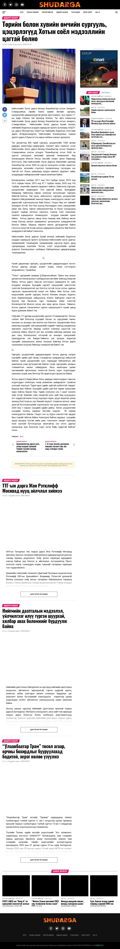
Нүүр (21, 12)
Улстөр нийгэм (47, 12)
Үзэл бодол (75, 12)
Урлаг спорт (87, 12)
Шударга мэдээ (62, 12)
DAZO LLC (99, 945)
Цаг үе (97, 12)
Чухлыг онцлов (33, 12)
